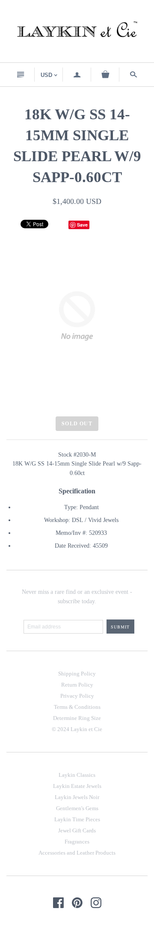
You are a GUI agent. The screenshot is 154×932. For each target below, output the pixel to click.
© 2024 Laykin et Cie (77, 729)
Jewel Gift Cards (77, 830)
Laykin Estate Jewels (77, 786)
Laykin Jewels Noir (77, 797)
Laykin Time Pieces (77, 819)
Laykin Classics (77, 775)
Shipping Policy (77, 673)
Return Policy (77, 684)
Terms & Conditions (77, 707)
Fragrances (77, 841)
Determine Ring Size (77, 718)
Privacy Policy (77, 696)
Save (82, 224)
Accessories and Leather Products (77, 852)
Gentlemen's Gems (77, 808)
